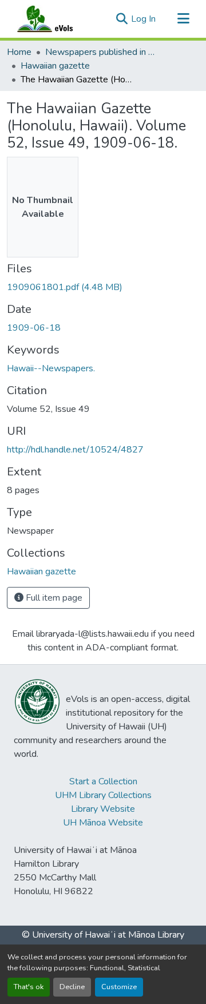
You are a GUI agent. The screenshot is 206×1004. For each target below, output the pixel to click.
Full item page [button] (52, 598)
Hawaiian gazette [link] (55, 65)
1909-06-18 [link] (34, 328)
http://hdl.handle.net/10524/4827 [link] (75, 449)
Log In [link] (143, 19)
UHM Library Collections (103, 795)
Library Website (103, 809)
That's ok (28, 987)
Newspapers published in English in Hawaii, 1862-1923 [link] (102, 52)
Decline (72, 987)
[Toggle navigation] (183, 19)
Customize (119, 987)
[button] (56, 19)
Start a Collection (103, 781)
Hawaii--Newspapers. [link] (51, 368)
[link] (103, 287)
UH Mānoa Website (103, 822)
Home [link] (19, 52)
